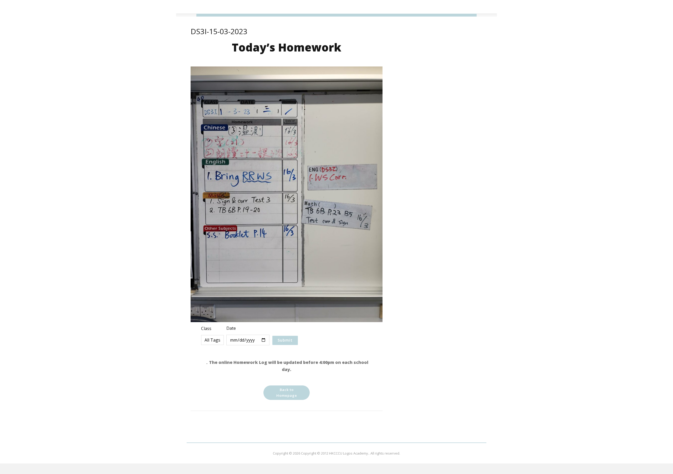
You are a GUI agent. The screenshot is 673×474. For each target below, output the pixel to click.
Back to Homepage (286, 392)
